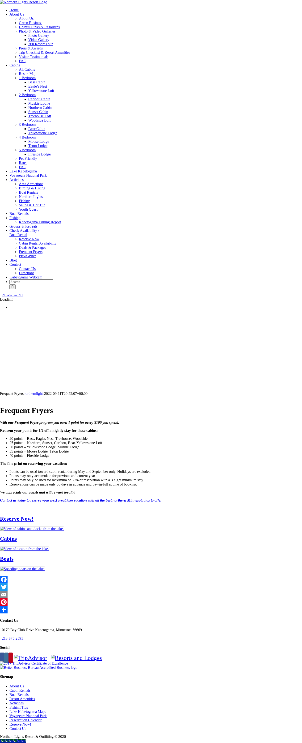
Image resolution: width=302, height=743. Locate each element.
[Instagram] (6, 658)
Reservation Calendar (25, 720)
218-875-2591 (12, 295)
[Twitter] (151, 587)
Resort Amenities (22, 699)
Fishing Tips (18, 707)
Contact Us (17, 729)
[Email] (151, 594)
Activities (16, 703)
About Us (16, 686)
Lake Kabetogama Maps (27, 712)
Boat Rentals (19, 695)
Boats (6, 559)
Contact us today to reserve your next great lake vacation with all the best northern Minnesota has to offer (81, 500)
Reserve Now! (17, 519)
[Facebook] (151, 579)
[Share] (151, 609)
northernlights (34, 394)
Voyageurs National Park (28, 716)
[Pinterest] (151, 602)
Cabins (8, 539)
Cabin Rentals (19, 690)
